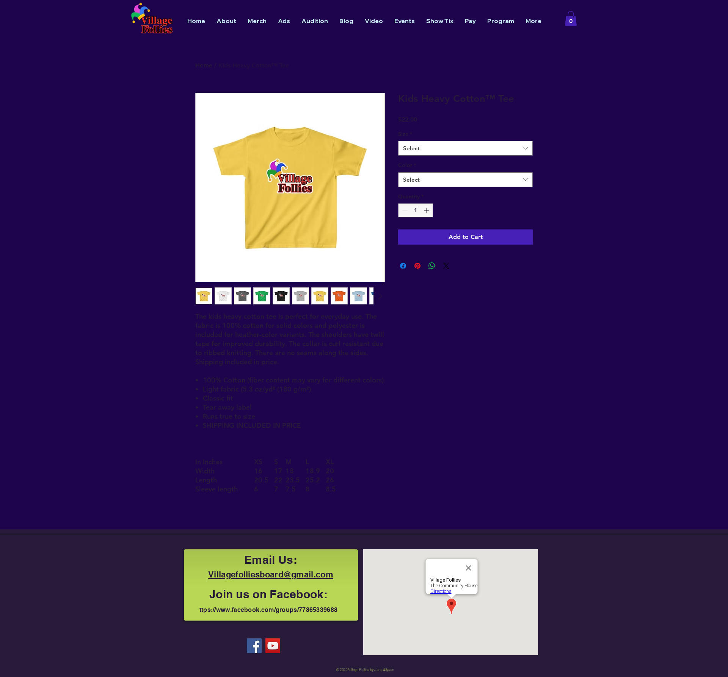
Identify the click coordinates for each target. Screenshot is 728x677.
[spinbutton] (415, 210)
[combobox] (465, 148)
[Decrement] (404, 210)
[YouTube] (272, 645)
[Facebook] (254, 645)
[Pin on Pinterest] (417, 265)
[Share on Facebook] (403, 265)
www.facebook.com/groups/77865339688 (277, 609)
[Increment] (427, 210)
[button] (571, 18)
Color (407, 165)
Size (405, 134)
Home (203, 65)
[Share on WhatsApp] (431, 265)
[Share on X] (446, 265)
